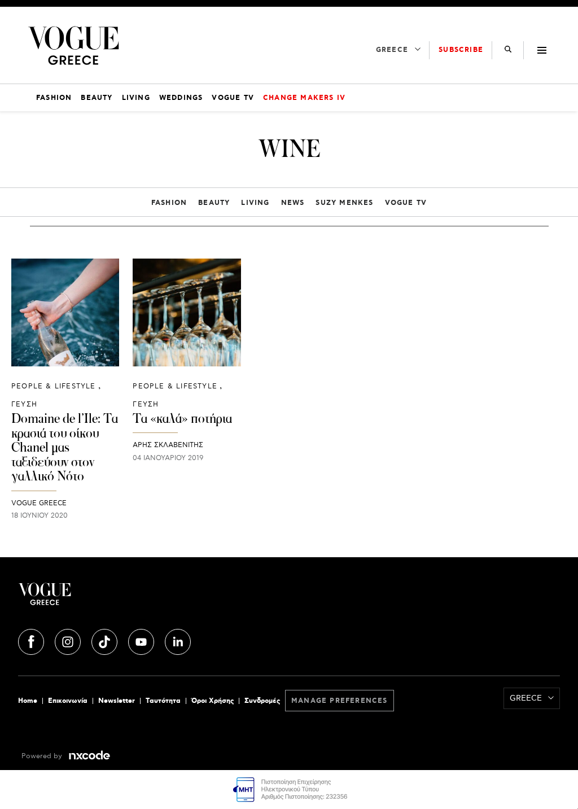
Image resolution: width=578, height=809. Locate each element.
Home (27, 701)
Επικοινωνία (67, 701)
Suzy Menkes (344, 203)
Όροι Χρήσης (212, 701)
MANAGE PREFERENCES (339, 701)
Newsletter (116, 701)
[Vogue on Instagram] (69, 640)
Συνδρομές (262, 701)
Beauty (214, 203)
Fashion (169, 203)
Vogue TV (406, 203)
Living (255, 203)
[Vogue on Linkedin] (178, 640)
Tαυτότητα (163, 701)
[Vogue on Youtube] (142, 640)
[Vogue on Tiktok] (105, 640)
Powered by (42, 756)
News (293, 203)
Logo (108, 598)
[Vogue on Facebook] (32, 640)
